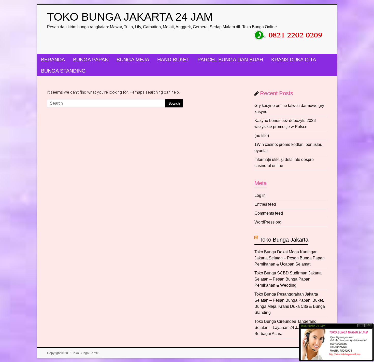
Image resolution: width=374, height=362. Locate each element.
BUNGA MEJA (133, 59)
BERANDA (53, 59)
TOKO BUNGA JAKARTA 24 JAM (130, 16)
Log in (260, 195)
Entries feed (265, 204)
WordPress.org (267, 222)
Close (368, 325)
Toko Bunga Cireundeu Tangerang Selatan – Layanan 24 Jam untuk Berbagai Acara (285, 327)
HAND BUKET (173, 59)
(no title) (261, 135)
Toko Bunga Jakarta (284, 239)
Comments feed (268, 213)
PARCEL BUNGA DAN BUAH (230, 59)
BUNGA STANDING (63, 71)
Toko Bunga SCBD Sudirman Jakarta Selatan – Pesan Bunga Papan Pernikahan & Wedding (288, 279)
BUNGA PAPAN (90, 59)
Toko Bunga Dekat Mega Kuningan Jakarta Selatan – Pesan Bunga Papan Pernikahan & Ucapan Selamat (289, 258)
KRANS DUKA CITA (293, 59)
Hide (361, 325)
